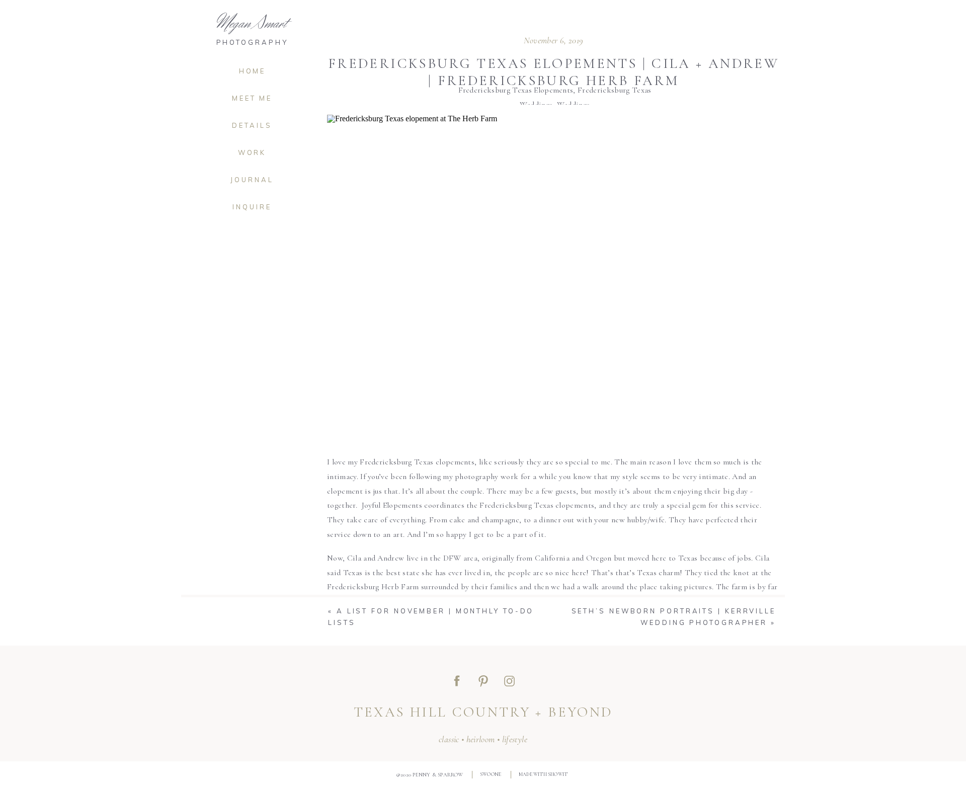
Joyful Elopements (392, 505)
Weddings (573, 105)
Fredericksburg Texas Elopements (516, 90)
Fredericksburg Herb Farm (373, 587)
